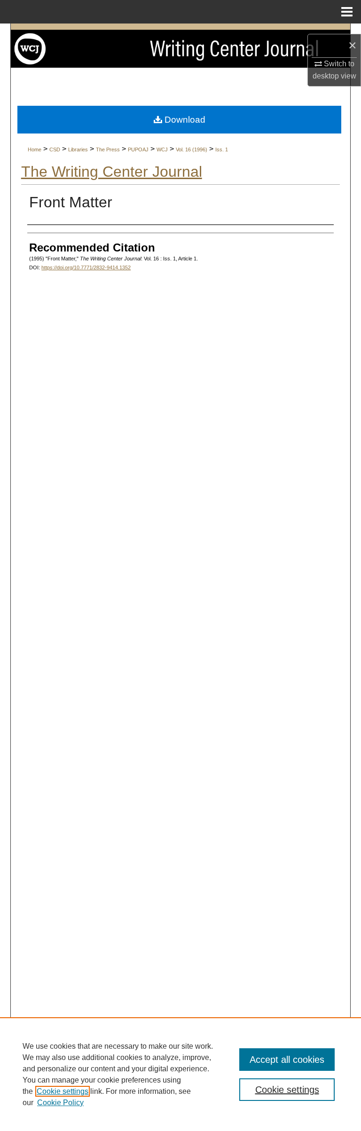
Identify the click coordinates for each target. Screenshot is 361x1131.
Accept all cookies (287, 1059)
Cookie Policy (60, 1103)
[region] (180, 1074)
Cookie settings (62, 1091)
